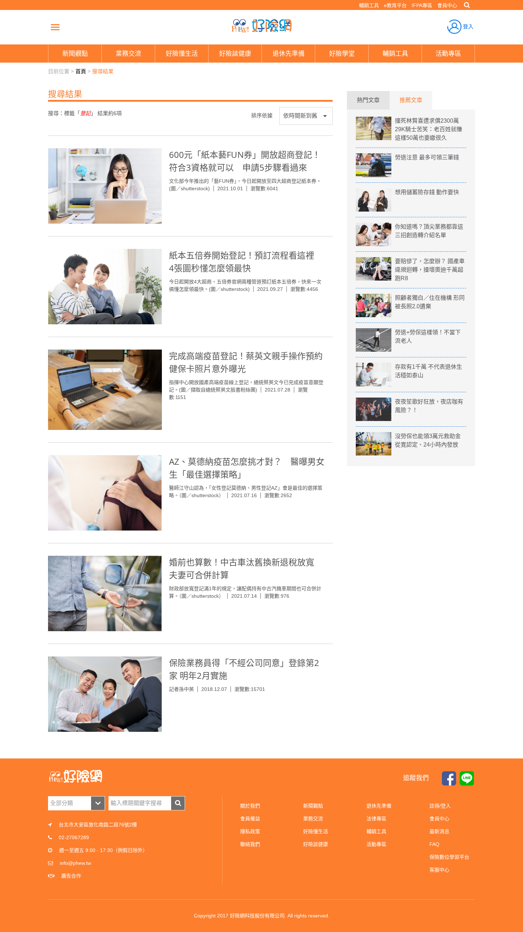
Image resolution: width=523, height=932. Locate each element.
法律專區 (376, 818)
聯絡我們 (250, 844)
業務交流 (313, 818)
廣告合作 (71, 876)
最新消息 (439, 831)
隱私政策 (250, 831)
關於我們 (250, 806)
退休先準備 (378, 806)
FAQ (434, 844)
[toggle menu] (55, 27)
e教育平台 (395, 5)
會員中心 (447, 5)
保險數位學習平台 (449, 857)
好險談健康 (315, 844)
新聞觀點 (313, 806)
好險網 (261, 26)
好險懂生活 (315, 831)
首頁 (80, 71)
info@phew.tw (75, 863)
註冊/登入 (440, 806)
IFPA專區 (422, 5)
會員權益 (250, 818)
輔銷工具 (369, 5)
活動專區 (376, 844)
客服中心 (439, 870)
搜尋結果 (102, 71)
